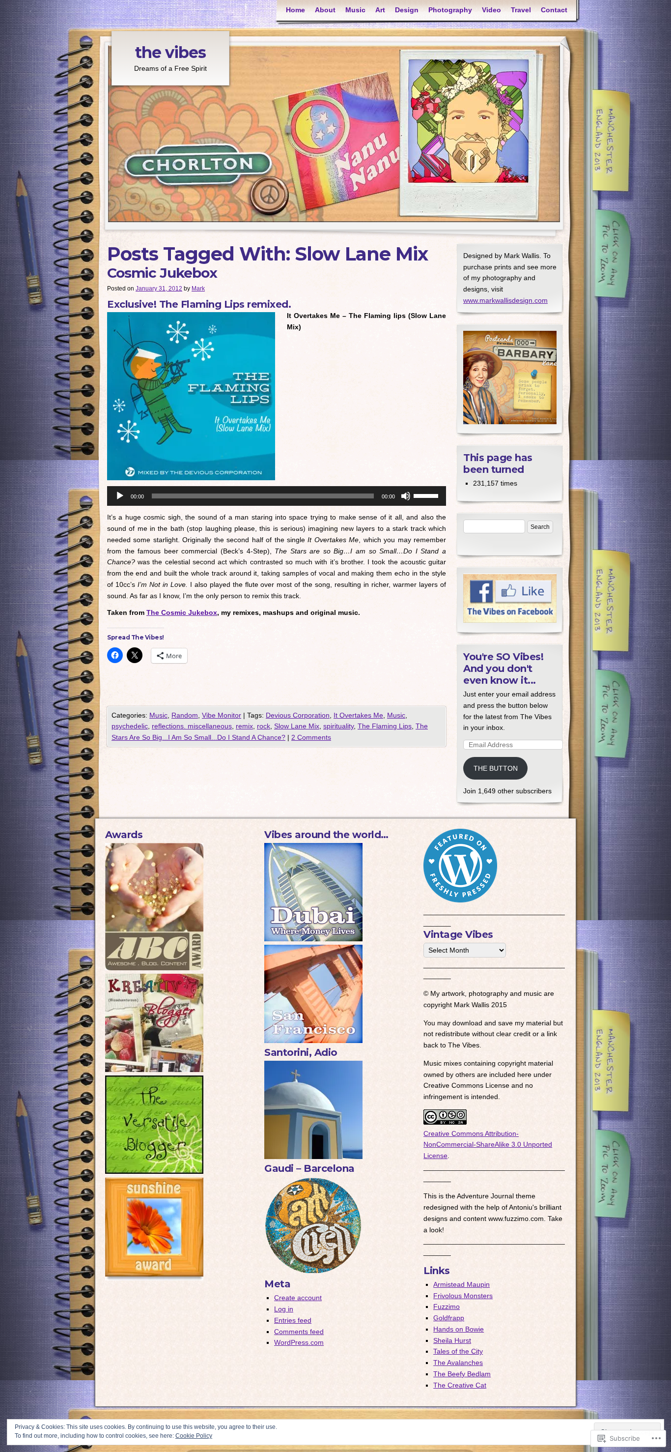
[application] (276, 496)
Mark (198, 288)
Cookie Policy (193, 1435)
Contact (554, 10)
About (325, 10)
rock (263, 726)
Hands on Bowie (458, 1329)
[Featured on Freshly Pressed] (460, 900)
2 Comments (311, 737)
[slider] (427, 495)
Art (380, 10)
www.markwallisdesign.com (505, 300)
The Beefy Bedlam (462, 1374)
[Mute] (406, 496)
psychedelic (130, 726)
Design (407, 10)
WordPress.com (299, 1342)
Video (491, 10)
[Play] (120, 496)
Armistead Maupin (461, 1284)
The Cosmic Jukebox (181, 612)
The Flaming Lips (385, 726)
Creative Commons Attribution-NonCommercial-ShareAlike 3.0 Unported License (487, 1145)
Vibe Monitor (221, 715)
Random (184, 715)
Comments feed (299, 1332)
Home (295, 10)
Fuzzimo (446, 1306)
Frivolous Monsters (463, 1296)
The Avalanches (458, 1362)
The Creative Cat (459, 1385)
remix (244, 726)
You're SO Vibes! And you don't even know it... (503, 668)
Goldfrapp (448, 1318)
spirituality (338, 726)
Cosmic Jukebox (162, 272)
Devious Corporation (298, 715)
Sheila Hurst (452, 1340)
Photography (450, 10)
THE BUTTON (496, 768)
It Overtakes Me (358, 715)
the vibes (170, 52)
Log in (283, 1309)
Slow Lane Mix (296, 726)
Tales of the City (458, 1351)
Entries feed (292, 1320)
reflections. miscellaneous (192, 726)
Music (355, 10)
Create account (298, 1298)
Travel (521, 10)
